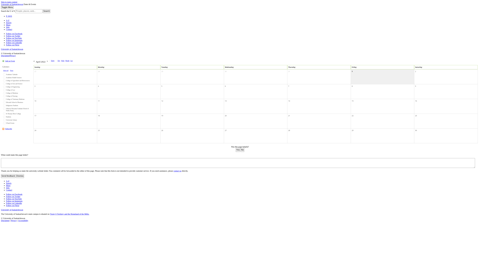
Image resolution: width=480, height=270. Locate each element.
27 (35, 71)
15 (353, 101)
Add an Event (10, 61)
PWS (9, 16)
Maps (8, 25)
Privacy (13, 56)
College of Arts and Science (14, 84)
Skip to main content (9, 2)
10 (35, 101)
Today (52, 61)
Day (59, 61)
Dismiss (20, 176)
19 (162, 116)
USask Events (10, 123)
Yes (238, 150)
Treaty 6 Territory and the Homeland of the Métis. (69, 214)
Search (46, 11)
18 (99, 116)
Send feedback (8, 176)
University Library (11, 120)
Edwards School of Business (14, 102)
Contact (9, 29)
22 (353, 116)
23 (416, 116)
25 (99, 130)
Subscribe (8, 129)
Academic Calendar (12, 74)
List (71, 61)
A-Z (7, 20)
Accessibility (23, 221)
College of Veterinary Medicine (15, 99)
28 (99, 71)
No (242, 150)
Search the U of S (8, 11)
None (11, 70)
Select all (5, 70)
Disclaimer (5, 56)
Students (8, 117)
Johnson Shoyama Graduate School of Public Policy (17, 110)
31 (289, 71)
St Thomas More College (13, 114)
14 (289, 101)
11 (99, 101)
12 (162, 101)
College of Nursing (11, 96)
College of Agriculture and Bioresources (18, 81)
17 (35, 116)
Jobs (8, 27)
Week (62, 61)
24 (35, 130)
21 (289, 116)
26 (162, 130)
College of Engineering (13, 87)
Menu (7, 7)
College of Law (10, 90)
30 (226, 71)
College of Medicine (12, 93)
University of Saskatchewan (12, 4)
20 (226, 116)
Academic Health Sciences (14, 77)
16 (416, 101)
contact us (177, 171)
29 (162, 71)
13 (226, 101)
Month (67, 61)
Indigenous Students (12, 105)
